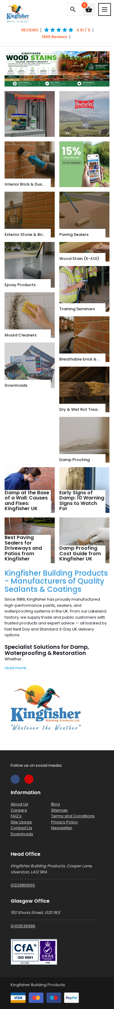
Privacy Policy (64, 822)
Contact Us (21, 828)
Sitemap (59, 810)
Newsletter (61, 828)
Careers (19, 810)
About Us (19, 804)
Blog (55, 804)
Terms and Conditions (73, 816)
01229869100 (23, 885)
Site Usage (21, 822)
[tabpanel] (57, 69)
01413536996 (23, 926)
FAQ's (16, 816)
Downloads (22, 834)
